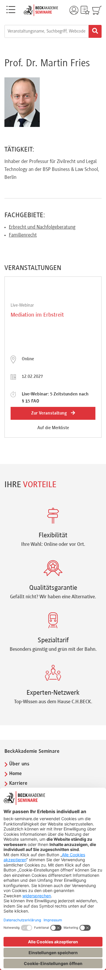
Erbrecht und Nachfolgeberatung (42, 227)
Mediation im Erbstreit (37, 315)
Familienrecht (23, 235)
